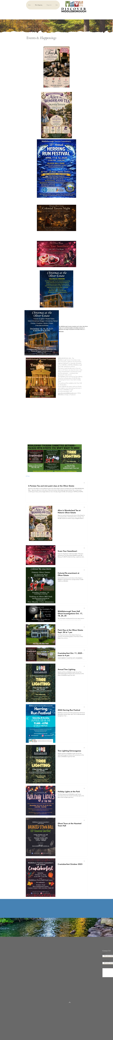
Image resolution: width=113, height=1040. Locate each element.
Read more (61, 331)
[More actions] (84, 483)
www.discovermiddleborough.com (67, 393)
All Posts (27, 476)
